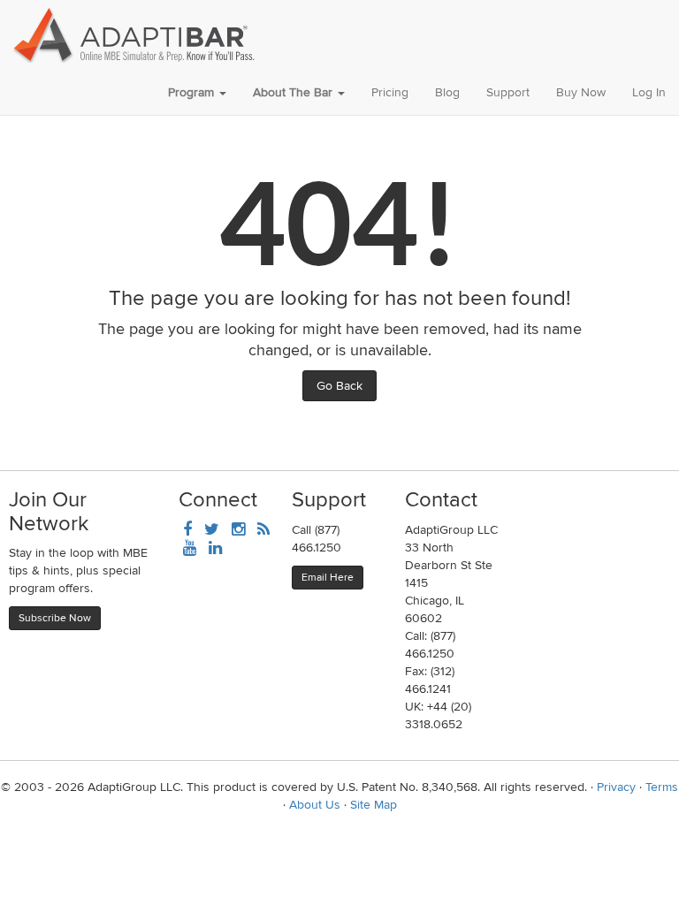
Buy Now (581, 92)
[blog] (263, 530)
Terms (661, 787)
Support (508, 92)
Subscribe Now (55, 618)
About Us (314, 804)
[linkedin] (215, 549)
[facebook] (187, 530)
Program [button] (192, 92)
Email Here (327, 577)
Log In (649, 92)
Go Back (339, 385)
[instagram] (238, 530)
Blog (447, 92)
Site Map (373, 804)
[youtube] (190, 549)
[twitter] (212, 530)
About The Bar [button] (294, 92)
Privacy (616, 787)
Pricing (389, 92)
